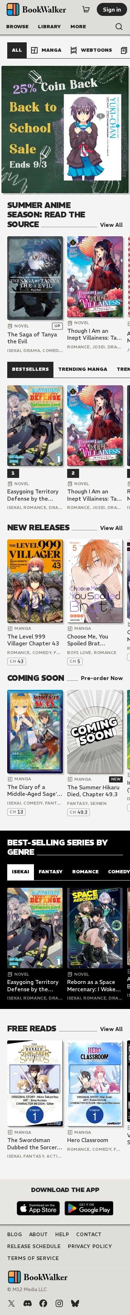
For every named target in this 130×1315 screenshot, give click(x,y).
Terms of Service (33, 1258)
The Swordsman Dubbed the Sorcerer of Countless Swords (34, 1144)
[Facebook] (43, 1303)
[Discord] (27, 1303)
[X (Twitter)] (11, 1303)
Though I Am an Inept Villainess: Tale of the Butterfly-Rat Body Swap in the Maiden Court (95, 334)
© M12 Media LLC (27, 1289)
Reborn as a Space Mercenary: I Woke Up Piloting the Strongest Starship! (93, 986)
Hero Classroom (87, 1140)
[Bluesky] (75, 1303)
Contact (89, 1234)
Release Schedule (34, 1246)
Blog (14, 1234)
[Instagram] (59, 1303)
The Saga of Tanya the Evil (32, 338)
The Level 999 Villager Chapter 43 (33, 640)
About (38, 1234)
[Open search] (119, 27)
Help (62, 1234)
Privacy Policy (90, 1246)
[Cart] (86, 9)
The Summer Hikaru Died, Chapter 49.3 (93, 791)
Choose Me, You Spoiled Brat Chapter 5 (87, 640)
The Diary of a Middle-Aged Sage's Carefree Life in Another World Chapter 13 (33, 791)
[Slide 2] (65, 129)
